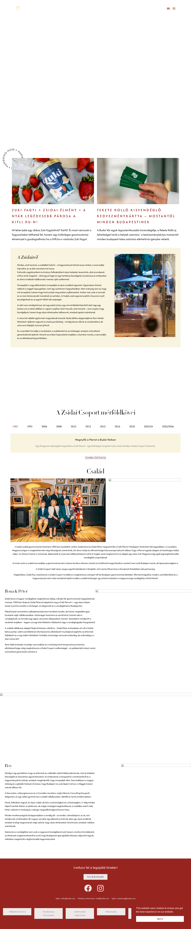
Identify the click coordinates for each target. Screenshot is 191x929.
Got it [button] (160, 919)
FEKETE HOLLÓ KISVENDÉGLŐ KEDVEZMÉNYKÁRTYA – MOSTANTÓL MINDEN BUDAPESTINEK (136, 216)
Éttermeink (20, 59)
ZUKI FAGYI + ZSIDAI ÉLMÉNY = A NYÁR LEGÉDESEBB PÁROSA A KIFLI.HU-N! (49, 216)
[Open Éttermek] (43, 8)
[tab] (17, 426)
